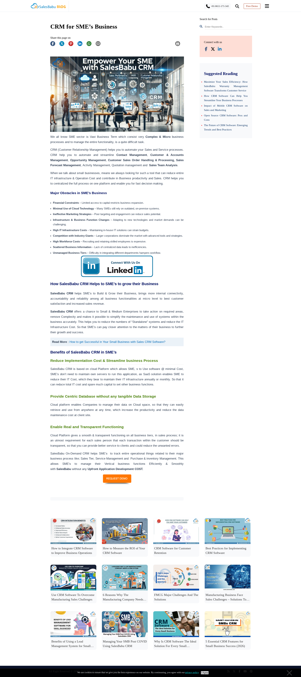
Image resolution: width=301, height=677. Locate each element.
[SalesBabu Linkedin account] (220, 49)
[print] (179, 45)
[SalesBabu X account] (213, 49)
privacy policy (192, 672)
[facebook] (54, 45)
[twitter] (63, 45)
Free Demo (252, 6)
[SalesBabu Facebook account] (206, 49)
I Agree (204, 672)
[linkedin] (82, 45)
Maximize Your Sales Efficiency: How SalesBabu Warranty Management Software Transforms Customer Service (226, 86)
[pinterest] (72, 45)
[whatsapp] (91, 45)
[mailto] (100, 45)
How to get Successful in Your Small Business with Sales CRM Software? (117, 341)
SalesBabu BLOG (48, 7)
